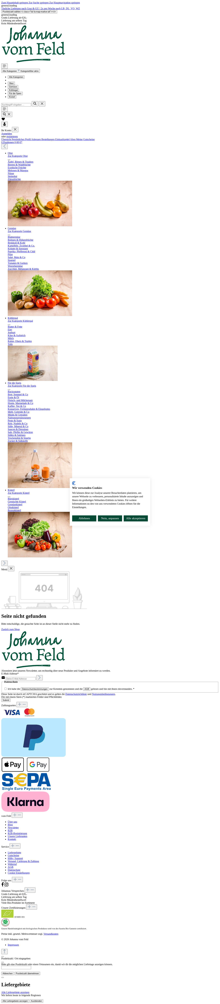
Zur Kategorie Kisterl (18, 493)
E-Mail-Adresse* (10, 673)
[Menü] (4, 66)
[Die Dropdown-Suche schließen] (42, 103)
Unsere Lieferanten (17, 836)
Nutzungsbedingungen (103, 694)
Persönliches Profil (21, 139)
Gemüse (13, 87)
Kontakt (12, 839)
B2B (10, 830)
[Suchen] (35, 103)
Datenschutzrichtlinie (76, 694)
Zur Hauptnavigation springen (64, 2)
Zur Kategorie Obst (18, 156)
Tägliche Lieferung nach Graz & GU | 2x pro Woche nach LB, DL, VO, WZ (40, 8)
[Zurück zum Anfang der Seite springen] (4, 951)
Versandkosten (50, 933)
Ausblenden (36, 1001)
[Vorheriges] (4, 146)
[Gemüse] (40, 315)
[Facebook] (3, 885)
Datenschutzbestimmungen (35, 689)
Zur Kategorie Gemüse (19, 231)
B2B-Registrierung (17, 833)
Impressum (13, 944)
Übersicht (6, 139)
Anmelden (6, 133)
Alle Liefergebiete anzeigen (15, 992)
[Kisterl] (40, 556)
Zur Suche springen (39, 2)
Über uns (12, 821)
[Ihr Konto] (4, 124)
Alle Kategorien (16, 77)
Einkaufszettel (62, 139)
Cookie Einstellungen (19, 872)
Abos (73, 139)
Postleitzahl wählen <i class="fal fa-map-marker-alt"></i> (29, 11)
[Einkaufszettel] (3, 120)
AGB (87, 689)
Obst (11, 83)
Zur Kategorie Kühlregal (20, 321)
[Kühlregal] (33, 380)
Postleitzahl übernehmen (27, 973)
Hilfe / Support (15, 858)
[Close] (2, 962)
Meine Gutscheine (85, 139)
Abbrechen (8, 973)
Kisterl (12, 97)
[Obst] (40, 225)
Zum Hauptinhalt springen (15, 2)
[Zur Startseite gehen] (33, 62)
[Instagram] (6, 885)
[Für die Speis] (40, 487)
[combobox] (16, 104)
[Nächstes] (4, 563)
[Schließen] (2, 956)
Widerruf (12, 864)
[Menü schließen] (15, 129)
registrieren (12, 136)
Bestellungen (48, 139)
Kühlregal (13, 90)
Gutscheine (13, 855)
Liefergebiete (14, 852)
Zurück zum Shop (10, 629)
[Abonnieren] (39, 677)
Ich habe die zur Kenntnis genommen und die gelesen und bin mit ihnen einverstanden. (71, 689)
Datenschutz (14, 870)
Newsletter (13, 827)
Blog (10, 824)
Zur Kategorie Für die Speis (22, 385)
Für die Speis (15, 93)
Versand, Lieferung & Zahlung (23, 861)
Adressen (36, 139)
